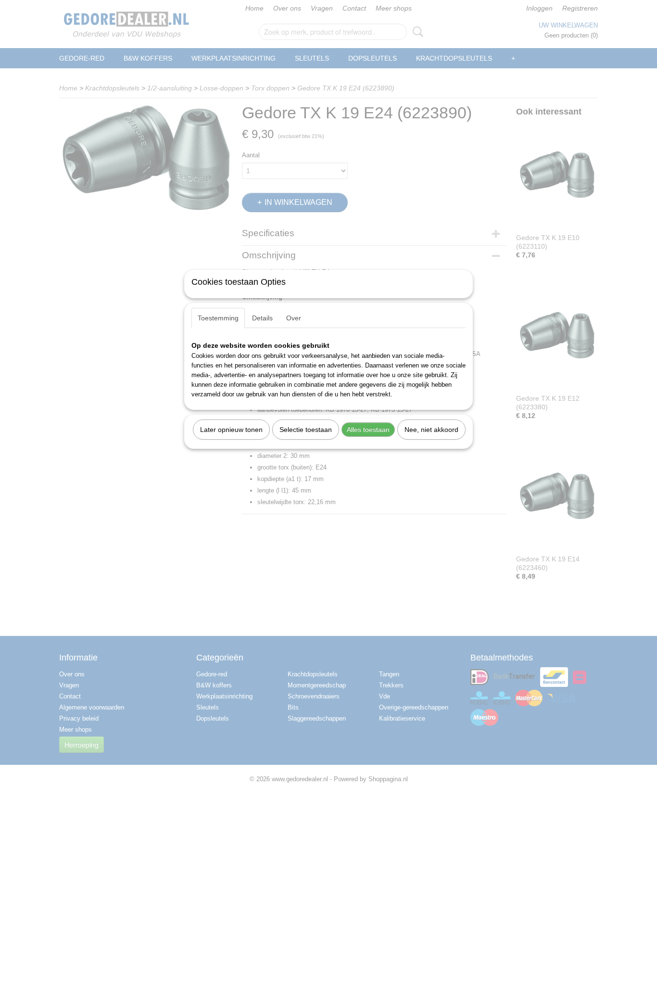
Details (262, 318)
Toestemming (218, 318)
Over (293, 318)
